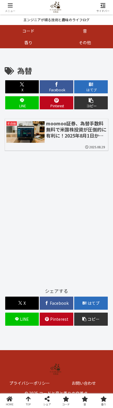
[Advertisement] (56, 221)
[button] (91, 102)
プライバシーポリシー (29, 383)
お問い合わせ (84, 383)
